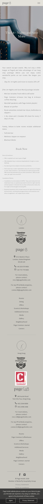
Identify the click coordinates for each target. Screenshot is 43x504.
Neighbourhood (21, 322)
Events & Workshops (21, 308)
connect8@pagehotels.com (21, 290)
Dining (21, 302)
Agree (11, 500)
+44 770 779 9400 (23, 270)
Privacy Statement (22, 484)
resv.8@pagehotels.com (21, 280)
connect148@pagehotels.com (21, 427)
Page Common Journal (22, 325)
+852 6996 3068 (22, 407)
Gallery (21, 318)
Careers (21, 328)
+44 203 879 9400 (23, 267)
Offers (21, 305)
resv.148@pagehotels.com (21, 417)
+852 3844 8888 (22, 403)
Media (21, 315)
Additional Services (21, 312)
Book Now (21, 149)
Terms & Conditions (22, 487)
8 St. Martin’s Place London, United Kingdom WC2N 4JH (21, 259)
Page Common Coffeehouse (21, 437)
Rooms (21, 298)
